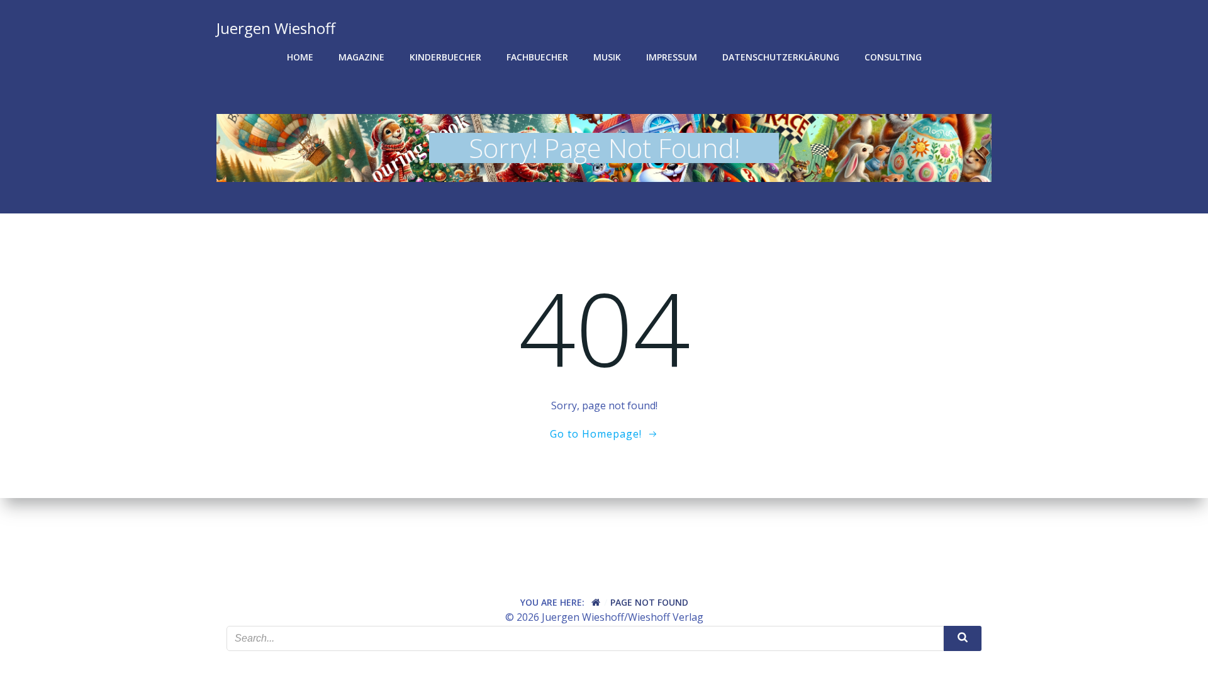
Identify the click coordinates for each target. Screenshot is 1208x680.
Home (300, 57)
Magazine (361, 57)
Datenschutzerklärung (780, 57)
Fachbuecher (537, 57)
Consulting (893, 57)
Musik (607, 57)
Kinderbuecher (445, 57)
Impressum (671, 57)
